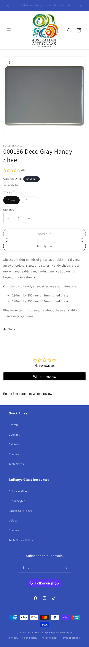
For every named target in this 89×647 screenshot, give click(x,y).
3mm (14, 201)
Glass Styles (17, 501)
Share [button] (12, 329)
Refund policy (29, 637)
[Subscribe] (66, 568)
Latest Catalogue (21, 511)
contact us (21, 310)
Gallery (14, 444)
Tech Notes (16, 464)
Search (13, 425)
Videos (13, 520)
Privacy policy (49, 637)
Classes (14, 454)
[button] (8, 30)
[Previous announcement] (8, 5)
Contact (14, 434)
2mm (32, 201)
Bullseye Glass (19, 491)
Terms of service (70, 637)
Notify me (44, 246)
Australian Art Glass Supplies (42, 632)
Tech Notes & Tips (21, 540)
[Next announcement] (81, 5)
